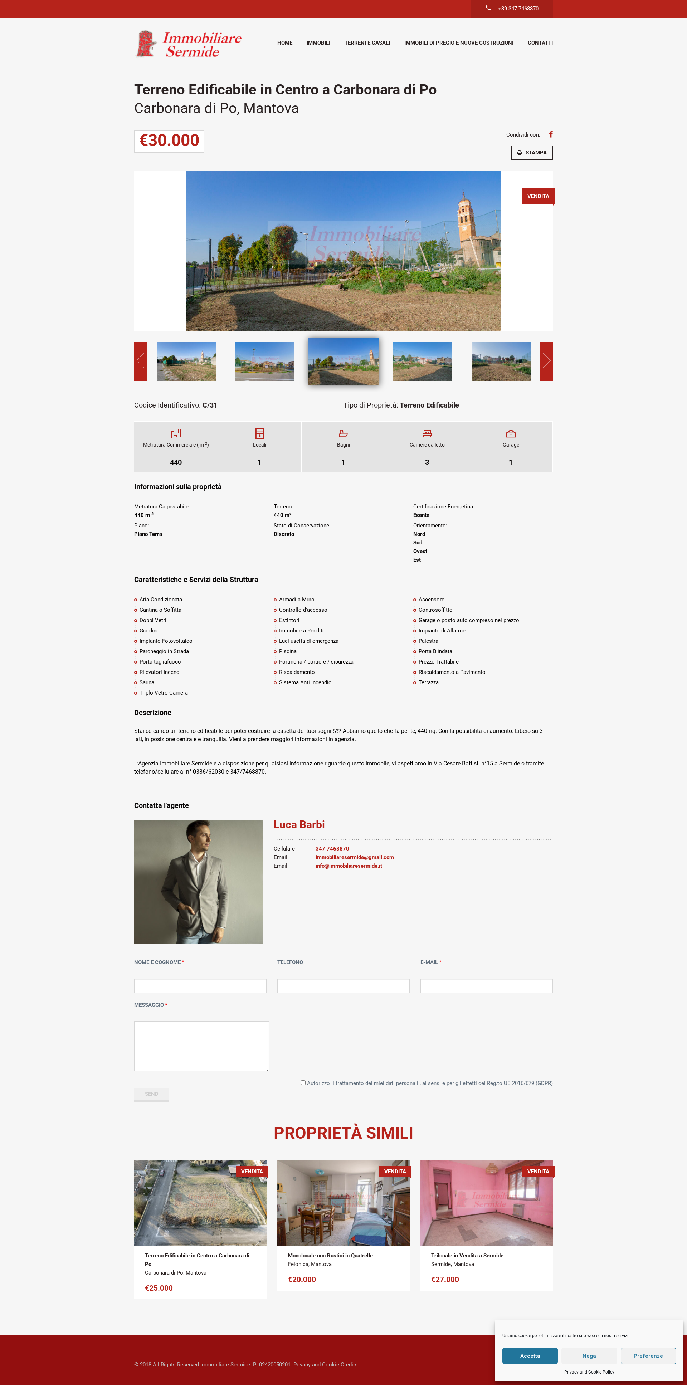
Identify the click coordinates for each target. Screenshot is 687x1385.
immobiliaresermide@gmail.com (355, 857)
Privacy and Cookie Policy (589, 1372)
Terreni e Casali (367, 43)
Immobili (318, 43)
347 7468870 (332, 849)
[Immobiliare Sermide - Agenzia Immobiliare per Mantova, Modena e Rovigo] (188, 44)
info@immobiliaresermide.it (349, 866)
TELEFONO (290, 962)
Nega (589, 1356)
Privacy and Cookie (316, 1364)
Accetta (530, 1356)
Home (284, 43)
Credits (349, 1364)
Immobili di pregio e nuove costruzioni (458, 43)
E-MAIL (429, 962)
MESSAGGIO (149, 1005)
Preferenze (648, 1356)
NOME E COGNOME (157, 962)
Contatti (540, 43)
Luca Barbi (299, 824)
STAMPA (536, 152)
